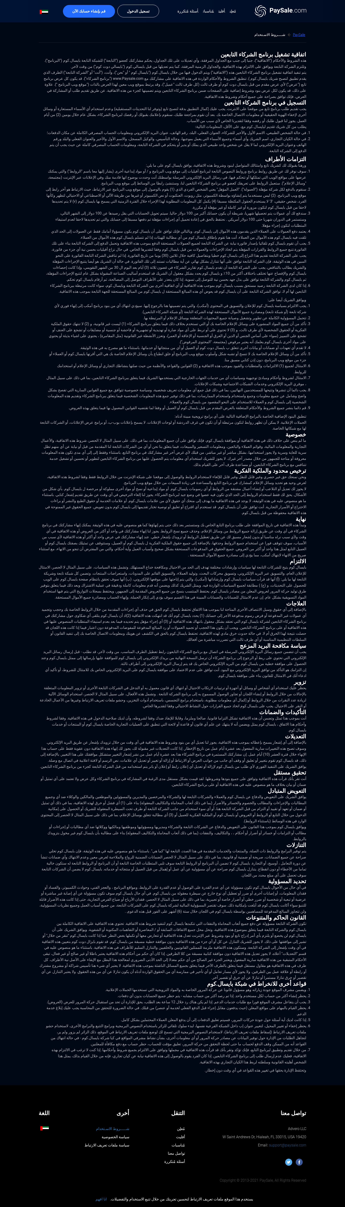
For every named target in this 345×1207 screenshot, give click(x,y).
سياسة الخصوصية (115, 1137)
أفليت (180, 1137)
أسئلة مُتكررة (174, 1161)
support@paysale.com (287, 1145)
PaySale (299, 35)
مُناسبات (178, 1145)
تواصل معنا (176, 1153)
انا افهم (101, 1199)
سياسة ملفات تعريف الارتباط (106, 1145)
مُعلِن (181, 1128)
